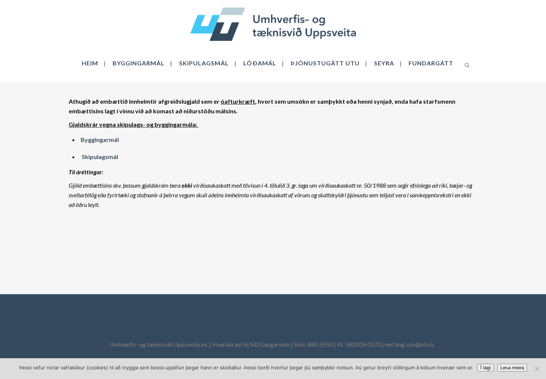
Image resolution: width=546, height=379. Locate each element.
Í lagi (485, 367)
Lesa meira (512, 367)
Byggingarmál (100, 139)
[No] (536, 368)
